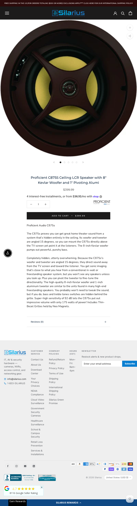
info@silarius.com (16, 379)
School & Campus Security (35, 433)
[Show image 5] (76, 162)
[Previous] (53, 162)
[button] (68, 502)
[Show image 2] (64, 162)
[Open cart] (130, 13)
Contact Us (37, 359)
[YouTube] (25, 465)
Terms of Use (56, 373)
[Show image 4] (72, 162)
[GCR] (7, 488)
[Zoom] (130, 27)
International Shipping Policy (55, 391)
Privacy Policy (56, 368)
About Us (36, 364)
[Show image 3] (68, 162)
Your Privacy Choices (35, 382)
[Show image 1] (60, 162)
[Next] (83, 162)
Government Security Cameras (37, 412)
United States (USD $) (117, 477)
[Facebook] (7, 465)
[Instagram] (16, 465)
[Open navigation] (7, 13)
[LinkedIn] (33, 465)
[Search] (123, 13)
